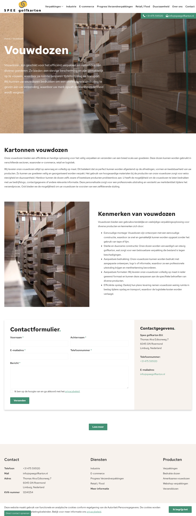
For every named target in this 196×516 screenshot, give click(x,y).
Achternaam (78, 337)
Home (7, 38)
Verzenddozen (170, 488)
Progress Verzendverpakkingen (115, 6)
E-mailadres (18, 350)
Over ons (177, 6)
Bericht (15, 363)
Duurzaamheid (161, 6)
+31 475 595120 (148, 361)
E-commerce (86, 6)
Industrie (71, 6)
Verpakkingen (53, 6)
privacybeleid (72, 391)
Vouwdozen (17, 38)
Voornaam (17, 337)
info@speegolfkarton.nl (152, 374)
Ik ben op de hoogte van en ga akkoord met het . (47, 391)
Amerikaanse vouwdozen (176, 478)
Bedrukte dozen (171, 473)
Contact (190, 6)
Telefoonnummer (81, 350)
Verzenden (20, 400)
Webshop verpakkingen (175, 483)
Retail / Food (143, 6)
